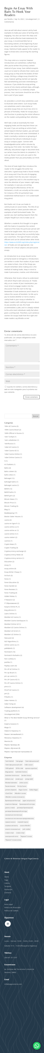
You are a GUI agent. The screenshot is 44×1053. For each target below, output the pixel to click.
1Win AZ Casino (10, 426)
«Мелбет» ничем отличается (14, 797)
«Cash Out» (8, 793)
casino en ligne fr (10, 523)
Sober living (8, 704)
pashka (7, 662)
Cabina (7, 883)
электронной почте (11, 836)
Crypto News (9, 544)
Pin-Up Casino (21, 786)
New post (8, 638)
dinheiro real (9, 779)
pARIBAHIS (8, 648)
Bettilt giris (8, 496)
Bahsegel (7, 478)
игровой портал (23, 822)
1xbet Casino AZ (10, 450)
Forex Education (10, 582)
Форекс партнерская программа (17, 752)
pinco (6, 686)
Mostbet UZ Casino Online (14, 627)
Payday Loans (9, 666)
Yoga (6, 880)
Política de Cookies (11, 911)
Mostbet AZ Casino (11, 617)
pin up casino (9, 676)
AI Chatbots (8, 464)
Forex (6, 579)
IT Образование (10, 603)
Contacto (7, 893)
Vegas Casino (23, 790)
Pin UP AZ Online (10, 669)
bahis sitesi (8, 475)
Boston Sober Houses (12, 516)
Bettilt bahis (9, 492)
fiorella (10, 19)
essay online (9, 568)
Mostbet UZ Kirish (11, 631)
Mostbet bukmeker (11, 783)
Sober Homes (9, 700)
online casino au (10, 645)
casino (6, 520)
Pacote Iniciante (10, 786)
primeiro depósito (10, 790)
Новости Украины (11, 731)
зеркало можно (10, 822)
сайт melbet (26, 829)
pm (5, 693)
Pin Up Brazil (9, 673)
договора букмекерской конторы (16, 811)
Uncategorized (31, 19)
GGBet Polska (9, 596)
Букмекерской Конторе (12, 800)
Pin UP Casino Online (12, 683)
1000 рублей (9, 768)
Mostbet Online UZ (11, 624)
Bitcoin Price (9, 503)
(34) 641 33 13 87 (10, 957)
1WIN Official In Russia (13, 433)
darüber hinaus (26, 775)
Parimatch (8, 652)
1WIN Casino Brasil (11, 430)
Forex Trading (9, 593)
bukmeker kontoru (21, 772)
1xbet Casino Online (12, 454)
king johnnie (9, 610)
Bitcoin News (9, 499)
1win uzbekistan (10, 440)
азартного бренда (11, 804)
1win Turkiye (9, 437)
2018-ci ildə (19, 768)
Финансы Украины (11, 738)
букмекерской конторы (27, 804)
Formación (8, 889)
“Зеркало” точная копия (13, 840)
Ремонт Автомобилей (12, 734)
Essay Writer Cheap (11, 572)
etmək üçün (19, 779)
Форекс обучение (11, 748)
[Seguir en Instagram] (8, 924)
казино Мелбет (25, 826)
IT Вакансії (8, 600)
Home (6, 877)
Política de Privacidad (12, 907)
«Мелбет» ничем (20, 793)
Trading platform (10, 711)
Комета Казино (10, 724)
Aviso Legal (8, 904)
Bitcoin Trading (10, 506)
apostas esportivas (31, 768)
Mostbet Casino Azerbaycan (14, 621)
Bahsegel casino (10, 485)
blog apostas (9, 772)
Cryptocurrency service (13, 558)
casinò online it (10, 534)
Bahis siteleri (9, 471)
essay (6, 565)
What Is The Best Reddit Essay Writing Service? (22, 718)
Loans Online (9, 614)
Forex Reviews (9, 589)
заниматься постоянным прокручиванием (19, 818)
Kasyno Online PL (10, 607)
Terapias (7, 886)
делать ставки (10, 808)
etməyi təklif (29, 779)
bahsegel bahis (10, 482)
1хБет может (28, 765)
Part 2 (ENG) (8, 659)
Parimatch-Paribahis (12, 655)
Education (8, 561)
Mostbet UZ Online (11, 634)
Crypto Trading (10, 548)
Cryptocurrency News (12, 555)
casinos (7, 541)
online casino (23, 783)
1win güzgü (19, 761)
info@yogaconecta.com (13, 984)
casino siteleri (9, 537)
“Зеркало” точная (26, 836)
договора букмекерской (25, 808)
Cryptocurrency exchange (14, 551)
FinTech (7, 575)
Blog (6, 509)
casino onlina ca (10, 527)
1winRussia (8, 443)
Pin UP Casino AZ (10, 679)
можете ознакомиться (12, 829)
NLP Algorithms (10, 641)
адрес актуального (29, 800)
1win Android (9, 761)
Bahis (6, 468)
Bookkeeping (9, 513)
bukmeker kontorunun (12, 775)
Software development (12, 707)
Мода (6, 727)
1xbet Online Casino (12, 457)
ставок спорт (20, 833)
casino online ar (10, 530)
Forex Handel (9, 586)
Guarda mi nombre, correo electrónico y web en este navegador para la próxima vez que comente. (20, 389)
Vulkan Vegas (33, 790)
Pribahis (7, 697)
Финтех (7, 741)
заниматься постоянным (13, 815)
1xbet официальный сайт (13, 765)
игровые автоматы (11, 826)
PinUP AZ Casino (10, 690)
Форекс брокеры (10, 745)
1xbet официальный (32, 761)
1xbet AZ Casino (10, 447)
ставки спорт (9, 833)
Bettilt (6, 489)
